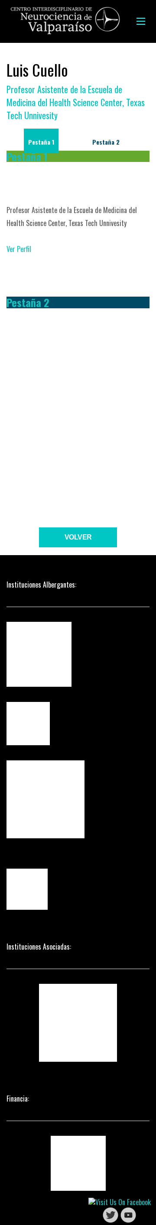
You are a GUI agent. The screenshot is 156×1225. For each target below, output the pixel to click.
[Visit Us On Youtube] (128, 1214)
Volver (78, 537)
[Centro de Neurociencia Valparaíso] (65, 21)
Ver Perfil (18, 249)
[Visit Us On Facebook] (119, 1201)
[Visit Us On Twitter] (110, 1214)
